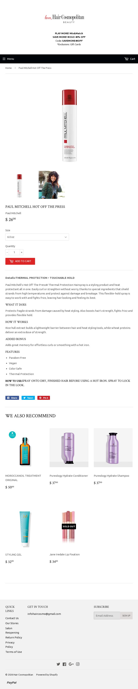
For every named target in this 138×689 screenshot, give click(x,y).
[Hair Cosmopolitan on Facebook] (64, 664)
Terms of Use (13, 651)
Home (8, 68)
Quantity (10, 246)
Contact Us (12, 618)
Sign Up (126, 615)
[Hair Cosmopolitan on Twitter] (58, 664)
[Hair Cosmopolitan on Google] (71, 664)
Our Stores (12, 623)
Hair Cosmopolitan (23, 674)
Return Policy (13, 637)
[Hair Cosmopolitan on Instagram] (78, 664)
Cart (132, 58)
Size (7, 230)
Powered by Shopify (47, 674)
